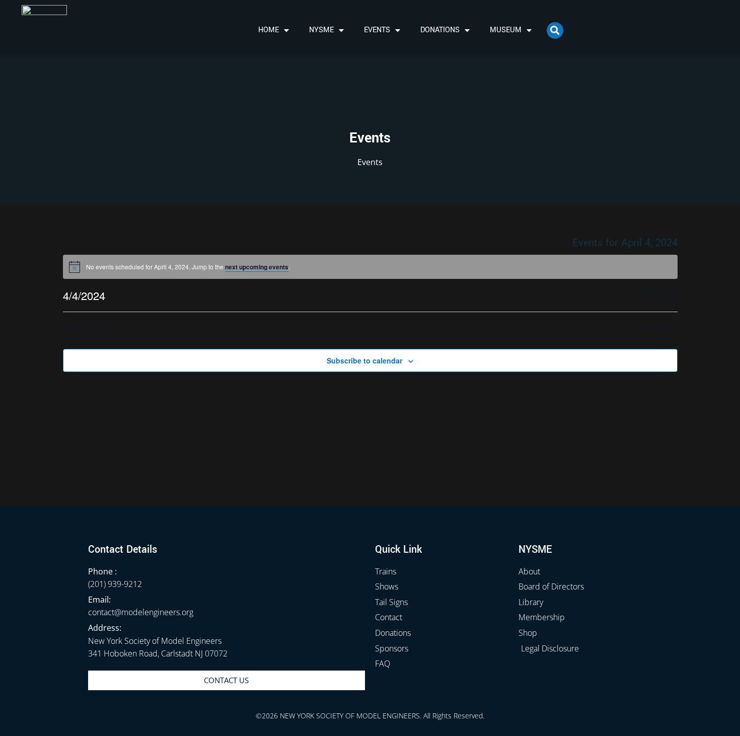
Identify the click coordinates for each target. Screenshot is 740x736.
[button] (555, 30)
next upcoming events (256, 266)
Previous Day (88, 328)
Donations (440, 30)
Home (268, 30)
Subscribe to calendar (364, 360)
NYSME (321, 30)
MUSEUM (506, 30)
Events (377, 30)
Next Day (657, 328)
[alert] (370, 267)
